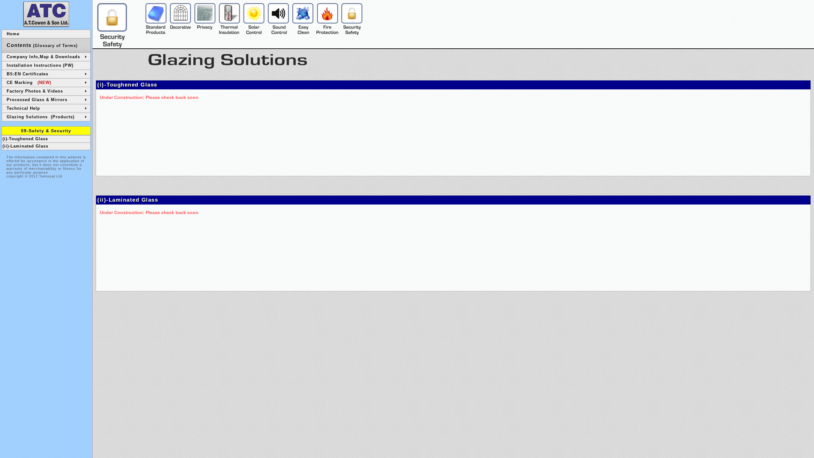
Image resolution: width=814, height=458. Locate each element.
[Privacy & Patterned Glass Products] (205, 33)
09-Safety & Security (46, 130)
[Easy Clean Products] (302, 33)
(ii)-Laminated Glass (25, 146)
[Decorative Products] (180, 33)
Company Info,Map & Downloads (43, 56)
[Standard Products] (156, 33)
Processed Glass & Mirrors (37, 99)
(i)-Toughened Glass (25, 138)
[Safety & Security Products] (351, 33)
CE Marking (29, 82)
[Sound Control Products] (278, 33)
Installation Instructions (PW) (40, 65)
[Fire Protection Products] (327, 33)
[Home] (46, 25)
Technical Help (23, 108)
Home (13, 33)
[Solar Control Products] (254, 33)
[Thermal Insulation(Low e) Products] (229, 33)
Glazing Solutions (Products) (40, 116)
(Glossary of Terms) (42, 45)
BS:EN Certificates (27, 74)
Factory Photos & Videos (35, 91)
